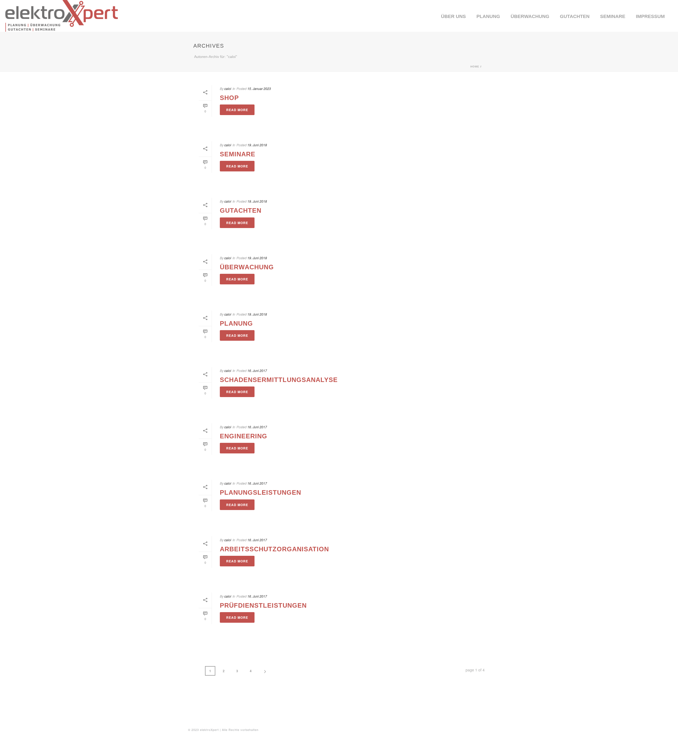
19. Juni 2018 (257, 145)
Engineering (243, 436)
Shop (229, 97)
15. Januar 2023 (259, 88)
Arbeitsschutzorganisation (274, 549)
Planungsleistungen (260, 492)
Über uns (453, 16)
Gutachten (575, 16)
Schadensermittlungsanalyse (279, 379)
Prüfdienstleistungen (263, 605)
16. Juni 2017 (257, 370)
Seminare (612, 16)
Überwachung (530, 16)
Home (474, 66)
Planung (488, 16)
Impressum (650, 16)
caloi (227, 88)
